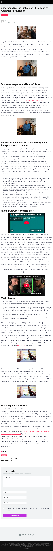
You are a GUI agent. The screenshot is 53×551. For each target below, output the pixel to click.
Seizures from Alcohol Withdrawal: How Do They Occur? (12, 459)
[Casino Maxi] (26, 2)
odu (8, 20)
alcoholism (21, 345)
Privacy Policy (26, 548)
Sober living (4, 14)
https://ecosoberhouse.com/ (34, 100)
